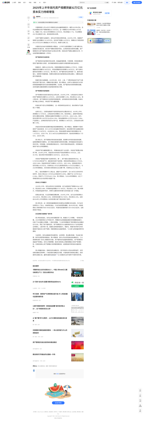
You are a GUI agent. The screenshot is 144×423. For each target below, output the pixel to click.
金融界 (34, 312)
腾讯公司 (56, 418)
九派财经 (35, 288)
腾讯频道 (79, 411)
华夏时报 (35, 276)
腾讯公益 (69, 411)
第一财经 (35, 324)
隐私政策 (51, 411)
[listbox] (58, 313)
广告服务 (60, 411)
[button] (107, 13)
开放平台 (55, 411)
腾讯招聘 (64, 411)
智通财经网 (35, 300)
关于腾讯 (35, 411)
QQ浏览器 (74, 411)
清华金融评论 (36, 348)
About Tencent (41, 411)
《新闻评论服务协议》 (52, 366)
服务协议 (46, 411)
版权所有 (60, 418)
